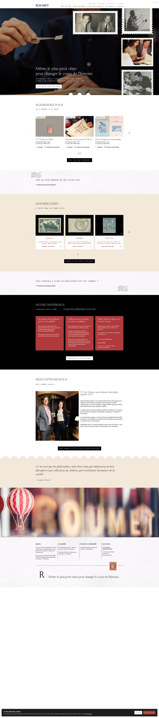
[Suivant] (128, 133)
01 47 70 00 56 (101, 342)
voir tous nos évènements (79, 160)
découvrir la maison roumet (79, 358)
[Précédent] (30, 133)
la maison (120, 6)
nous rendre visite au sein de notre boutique (79, 448)
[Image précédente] (37, 225)
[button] (50, 232)
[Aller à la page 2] (80, 153)
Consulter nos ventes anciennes (79, 261)
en (157, 2)
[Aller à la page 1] (79, 153)
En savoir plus (88, 714)
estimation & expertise (95, 6)
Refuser (138, 712)
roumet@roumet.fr (107, 549)
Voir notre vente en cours (48, 86)
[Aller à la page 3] (81, 254)
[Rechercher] (62, 4)
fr (154, 2)
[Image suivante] (62, 225)
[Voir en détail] (62, 234)
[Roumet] (42, 5)
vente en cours (66, 6)
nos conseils (110, 6)
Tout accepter (149, 712)
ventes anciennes (79, 6)
